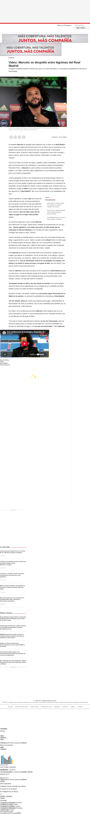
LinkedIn (19, 137)
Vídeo (2, 361)
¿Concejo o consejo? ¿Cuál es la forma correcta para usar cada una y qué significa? (12, 575)
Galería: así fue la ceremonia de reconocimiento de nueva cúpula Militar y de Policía (12, 644)
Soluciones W (65, 706)
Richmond (23, 716)
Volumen (3, 737)
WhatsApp (23, 137)
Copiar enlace (5, 810)
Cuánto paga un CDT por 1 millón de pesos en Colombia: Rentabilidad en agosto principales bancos (13, 627)
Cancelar (9, 796)
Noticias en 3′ (5, 743)
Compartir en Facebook (8, 802)
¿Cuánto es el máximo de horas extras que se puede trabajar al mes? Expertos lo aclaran (13, 563)
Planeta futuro (68, 714)
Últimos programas (15, 743)
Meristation (72, 716)
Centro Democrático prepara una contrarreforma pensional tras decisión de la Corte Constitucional (12, 653)
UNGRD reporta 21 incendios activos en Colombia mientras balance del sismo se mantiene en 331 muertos (12, 636)
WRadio (45, 26)
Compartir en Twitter (7, 804)
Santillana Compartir (50, 711)
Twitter (15, 137)
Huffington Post (26, 714)
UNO (36, 714)
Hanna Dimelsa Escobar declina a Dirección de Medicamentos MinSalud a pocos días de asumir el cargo (13, 618)
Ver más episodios (6, 772)
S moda (55, 716)
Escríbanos (80, 706)
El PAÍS (24, 711)
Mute (2, 736)
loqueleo (63, 716)
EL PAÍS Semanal (61, 714)
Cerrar (2, 781)
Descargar (3, 811)
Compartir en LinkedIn (7, 806)
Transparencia (57, 706)
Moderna (32, 716)
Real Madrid (4, 363)
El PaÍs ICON (48, 716)
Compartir (24, 772)
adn (70, 711)
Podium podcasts (40, 716)
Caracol (77, 711)
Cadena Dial (55, 714)
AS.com (64, 711)
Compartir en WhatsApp (8, 808)
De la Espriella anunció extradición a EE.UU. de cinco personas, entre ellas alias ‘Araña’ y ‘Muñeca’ (13, 662)
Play (2, 739)
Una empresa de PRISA (9, 712)
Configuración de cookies (46, 706)
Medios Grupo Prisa (9, 717)
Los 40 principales (32, 711)
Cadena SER (58, 711)
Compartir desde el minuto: (10, 813)
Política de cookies (34, 706)
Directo (24, 743)
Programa (68, 25)
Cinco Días (48, 714)
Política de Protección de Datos (21, 706)
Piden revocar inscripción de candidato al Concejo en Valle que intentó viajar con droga (12, 587)
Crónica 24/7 (4, 765)
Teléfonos (73, 706)
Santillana (40, 711)
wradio (41, 714)
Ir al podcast (16, 772)
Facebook (11, 137)
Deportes (12, 57)
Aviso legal (10, 706)
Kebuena (76, 714)
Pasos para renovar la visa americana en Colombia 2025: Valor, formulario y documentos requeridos (12, 599)
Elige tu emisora (81, 27)
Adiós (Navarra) (5, 365)
